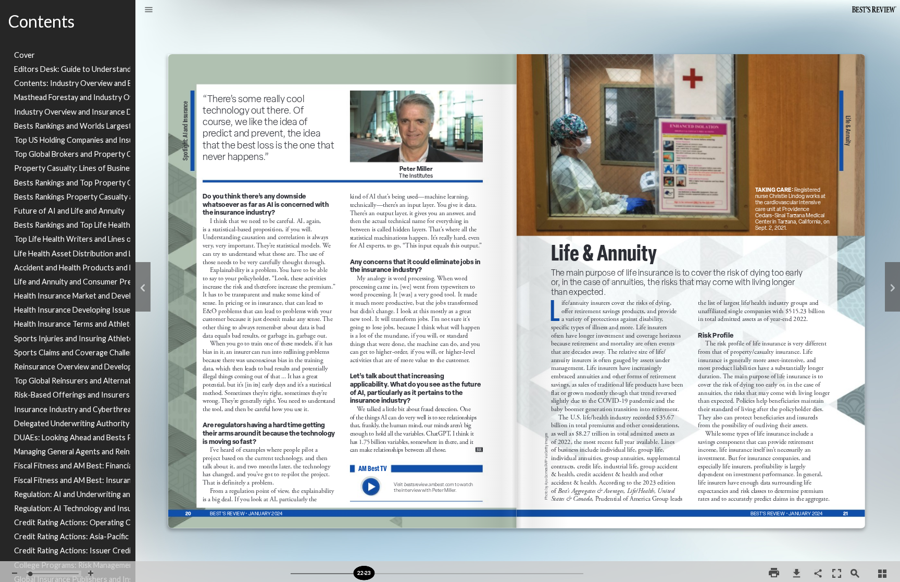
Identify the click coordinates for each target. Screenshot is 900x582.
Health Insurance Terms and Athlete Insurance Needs (72, 323)
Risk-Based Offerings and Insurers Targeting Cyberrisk (72, 394)
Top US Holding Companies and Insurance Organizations (72, 139)
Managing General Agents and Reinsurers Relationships (72, 451)
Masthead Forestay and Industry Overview (72, 97)
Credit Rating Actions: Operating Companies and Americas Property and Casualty (72, 522)
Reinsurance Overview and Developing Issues (72, 366)
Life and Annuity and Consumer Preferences (72, 281)
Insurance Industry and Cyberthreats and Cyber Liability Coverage (72, 409)
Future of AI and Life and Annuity (69, 210)
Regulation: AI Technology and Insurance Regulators (72, 508)
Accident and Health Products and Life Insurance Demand (72, 267)
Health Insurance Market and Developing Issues (72, 295)
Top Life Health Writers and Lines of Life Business (72, 238)
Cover (24, 55)
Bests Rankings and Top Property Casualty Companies (72, 182)
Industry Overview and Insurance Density (72, 111)
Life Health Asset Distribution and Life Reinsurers (72, 253)
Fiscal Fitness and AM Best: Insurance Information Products (72, 480)
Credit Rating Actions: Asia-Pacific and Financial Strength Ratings (72, 536)
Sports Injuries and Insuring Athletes (72, 338)
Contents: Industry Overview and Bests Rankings (72, 83)
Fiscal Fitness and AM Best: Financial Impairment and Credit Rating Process (72, 465)
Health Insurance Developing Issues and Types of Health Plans (72, 309)
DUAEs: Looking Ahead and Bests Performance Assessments (72, 437)
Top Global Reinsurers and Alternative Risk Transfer (72, 380)
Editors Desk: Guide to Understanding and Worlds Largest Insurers (72, 69)
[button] (148, 10)
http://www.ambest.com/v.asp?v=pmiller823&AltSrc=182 (417, 469)
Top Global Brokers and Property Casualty (72, 154)
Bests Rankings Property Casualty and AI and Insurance (72, 196)
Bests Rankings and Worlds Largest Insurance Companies (72, 125)
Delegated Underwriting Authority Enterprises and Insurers (72, 423)
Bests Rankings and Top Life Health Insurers (72, 224)
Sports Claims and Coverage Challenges (72, 352)
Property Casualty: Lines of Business (72, 168)
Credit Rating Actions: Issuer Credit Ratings (72, 550)
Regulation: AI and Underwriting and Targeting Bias (72, 494)
